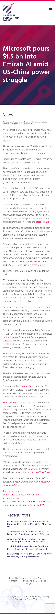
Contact (13, 581)
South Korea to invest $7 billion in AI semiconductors (21, 496)
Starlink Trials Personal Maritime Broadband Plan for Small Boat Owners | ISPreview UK (28, 548)
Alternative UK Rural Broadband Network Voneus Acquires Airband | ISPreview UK (26, 540)
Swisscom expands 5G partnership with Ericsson (27, 502)
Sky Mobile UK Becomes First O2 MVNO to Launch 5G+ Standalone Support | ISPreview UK (29, 533)
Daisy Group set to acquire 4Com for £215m (24, 505)
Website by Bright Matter (27, 599)
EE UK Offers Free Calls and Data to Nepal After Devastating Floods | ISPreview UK (29, 555)
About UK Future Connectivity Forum (26, 578)
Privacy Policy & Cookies (34, 581)
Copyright (27, 583)
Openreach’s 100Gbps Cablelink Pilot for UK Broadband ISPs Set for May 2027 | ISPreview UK (29, 524)
